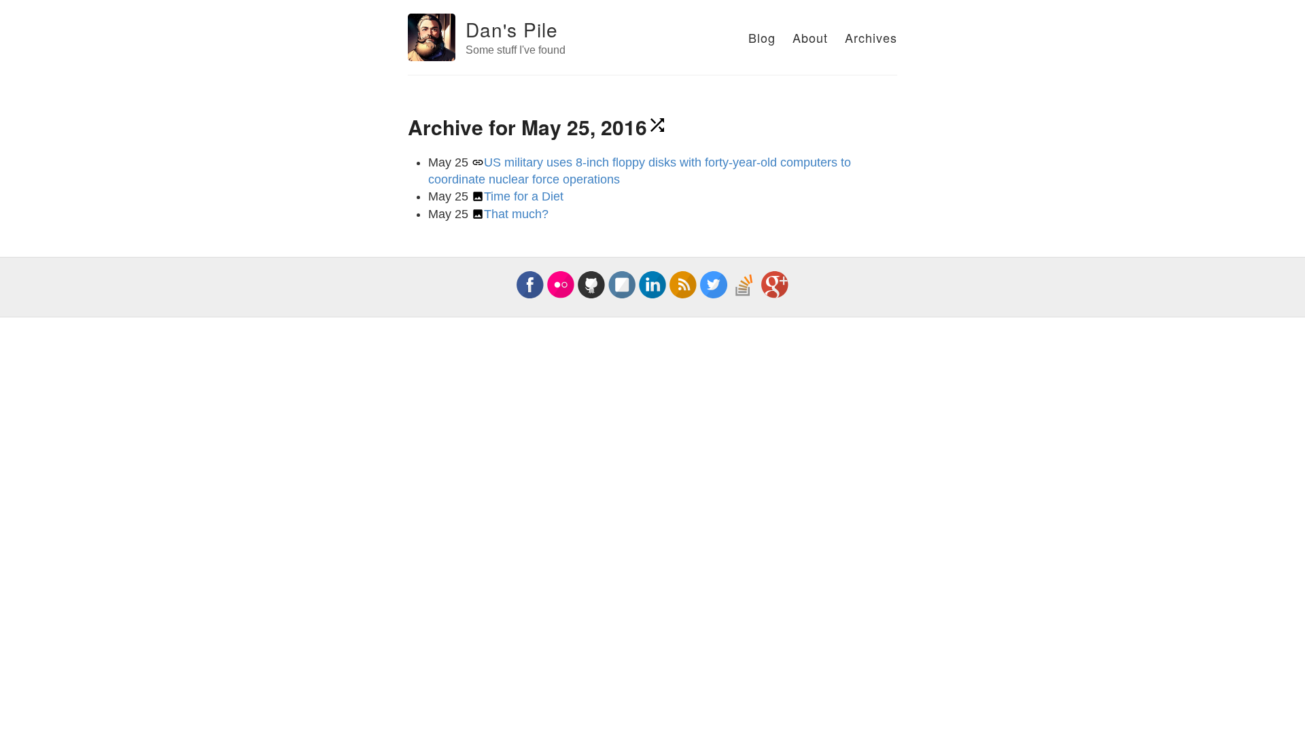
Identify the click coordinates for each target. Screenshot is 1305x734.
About (810, 37)
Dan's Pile (512, 29)
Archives (871, 37)
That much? (516, 214)
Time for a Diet (523, 196)
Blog (762, 37)
